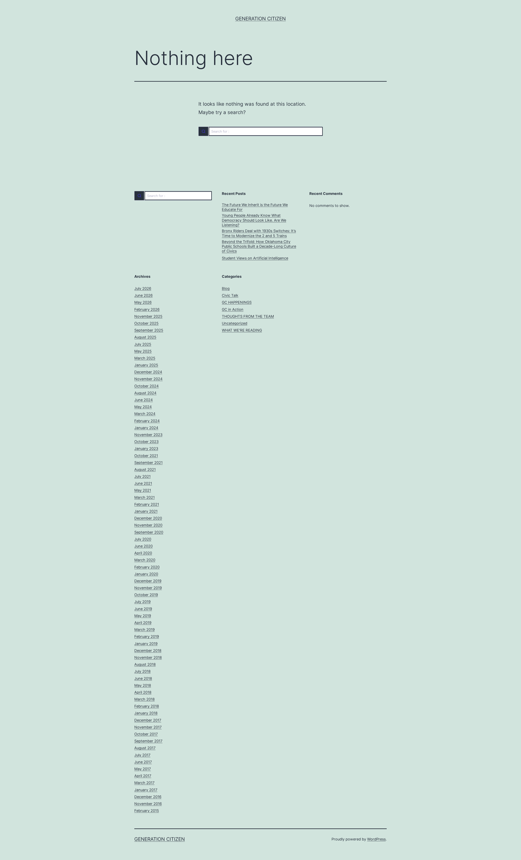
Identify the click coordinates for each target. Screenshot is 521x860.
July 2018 (142, 671)
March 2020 (144, 560)
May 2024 (143, 407)
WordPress (376, 839)
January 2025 (146, 365)
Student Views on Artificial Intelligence (255, 258)
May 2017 (142, 769)
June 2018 (143, 678)
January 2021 (146, 511)
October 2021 (146, 456)
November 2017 (148, 727)
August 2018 (145, 664)
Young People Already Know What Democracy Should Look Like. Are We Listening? (254, 220)
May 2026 (143, 302)
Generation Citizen (260, 19)
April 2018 (142, 692)
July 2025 (142, 344)
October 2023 (146, 441)
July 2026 (142, 288)
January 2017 (145, 790)
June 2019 (143, 609)
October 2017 (146, 734)
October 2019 (146, 595)
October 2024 (146, 386)
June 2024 (143, 400)
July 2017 (142, 755)
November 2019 (148, 588)
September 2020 (148, 532)
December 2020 (148, 518)
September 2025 (148, 330)
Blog (226, 288)
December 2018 (147, 650)
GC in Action (232, 309)
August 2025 (145, 337)
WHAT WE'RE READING (242, 330)
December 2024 (148, 372)
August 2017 (144, 748)
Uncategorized (234, 323)
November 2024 (148, 379)
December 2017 (147, 720)
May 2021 (142, 490)
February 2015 (146, 810)
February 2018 (146, 706)
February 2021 (146, 504)
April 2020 (143, 553)
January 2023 (146, 448)
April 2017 (142, 776)
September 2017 (148, 741)
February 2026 (147, 309)
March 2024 (144, 414)
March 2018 (144, 699)
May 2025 (143, 351)
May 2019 (142, 616)
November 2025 (148, 316)
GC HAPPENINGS (237, 302)
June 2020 (143, 546)
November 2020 (148, 525)
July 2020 (142, 539)
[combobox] (260, 131)
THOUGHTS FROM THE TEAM (248, 316)
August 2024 (145, 393)
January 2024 (146, 428)
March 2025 (144, 358)
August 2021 (145, 469)
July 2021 (142, 476)
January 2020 (146, 574)
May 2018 (142, 685)
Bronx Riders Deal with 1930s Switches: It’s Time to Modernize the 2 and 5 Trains (259, 233)
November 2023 (148, 435)
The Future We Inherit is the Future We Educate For (255, 207)
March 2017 (144, 783)
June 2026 (143, 295)
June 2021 (143, 483)
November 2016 (148, 804)
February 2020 (147, 567)
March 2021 (144, 497)
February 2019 (146, 636)
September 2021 (148, 462)
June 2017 (143, 762)
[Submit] (203, 131)
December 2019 (147, 581)
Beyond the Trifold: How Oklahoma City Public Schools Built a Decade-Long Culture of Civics (259, 246)
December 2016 (147, 797)
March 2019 (144, 629)
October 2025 (146, 323)
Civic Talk (230, 295)
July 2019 (142, 602)
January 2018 (146, 713)
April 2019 (142, 623)
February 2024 (147, 421)
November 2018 (148, 657)
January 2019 (146, 643)
